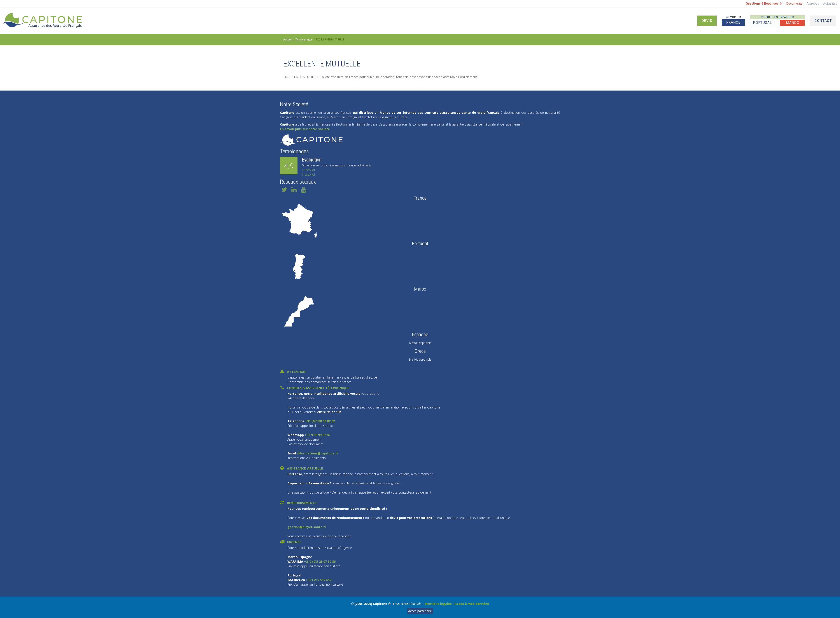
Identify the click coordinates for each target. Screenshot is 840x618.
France (733, 20)
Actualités (830, 3)
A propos (813, 3)
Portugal (762, 23)
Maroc (792, 23)
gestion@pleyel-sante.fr (306, 527)
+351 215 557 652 (318, 580)
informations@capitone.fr (317, 453)
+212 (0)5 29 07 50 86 (320, 561)
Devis (707, 21)
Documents (794, 3)
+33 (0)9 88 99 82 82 (320, 421)
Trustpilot (308, 170)
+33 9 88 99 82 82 (317, 435)
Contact (823, 21)
